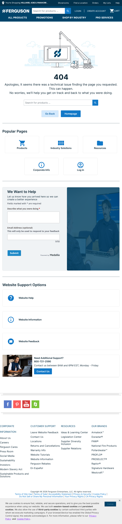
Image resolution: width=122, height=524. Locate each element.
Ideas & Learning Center (74, 432)
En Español (36, 468)
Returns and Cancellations (45, 445)
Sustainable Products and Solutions (14, 475)
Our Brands (99, 426)
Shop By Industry (74, 17)
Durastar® (97, 436)
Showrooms (63, 3)
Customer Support (43, 426)
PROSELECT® (99, 459)
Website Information (41, 459)
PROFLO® (97, 454)
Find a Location (80, 3)
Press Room (6, 451)
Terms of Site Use (23, 494)
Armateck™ (98, 432)
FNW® (95, 441)
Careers (4, 442)
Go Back (50, 113)
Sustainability (7, 460)
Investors (5, 464)
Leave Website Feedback (44, 432)
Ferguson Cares (9, 446)
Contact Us (43, 371)
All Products (17, 17)
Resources (68, 426)
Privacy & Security (82, 494)
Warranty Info (38, 450)
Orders (95, 3)
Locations (36, 441)
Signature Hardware (103, 468)
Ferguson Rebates (40, 463)
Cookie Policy (99, 494)
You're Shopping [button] (27, 3)
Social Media (7, 455)
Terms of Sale (40, 494)
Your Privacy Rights (74, 496)
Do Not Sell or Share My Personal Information (41, 496)
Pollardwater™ (99, 450)
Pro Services (104, 17)
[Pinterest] (17, 404)
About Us (5, 438)
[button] (119, 500)
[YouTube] (26, 404)
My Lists (107, 3)
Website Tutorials (40, 454)
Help (118, 3)
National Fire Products (104, 445)
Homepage (71, 113)
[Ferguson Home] (15, 10)
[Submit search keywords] (68, 11)
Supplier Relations (71, 448)
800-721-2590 (42, 361)
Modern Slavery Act (11, 469)
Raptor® (96, 463)
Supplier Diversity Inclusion (71, 442)
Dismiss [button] (110, 504)
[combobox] (50, 11)
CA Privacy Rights (94, 496)
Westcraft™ (98, 472)
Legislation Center (71, 436)
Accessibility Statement (60, 494)
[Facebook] (8, 404)
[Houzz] (35, 404)
